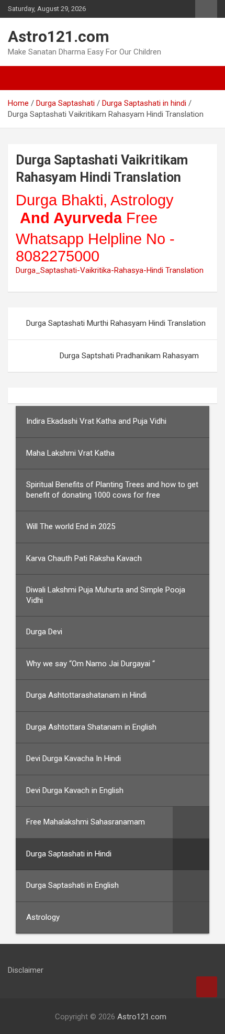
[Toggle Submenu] (191, 822)
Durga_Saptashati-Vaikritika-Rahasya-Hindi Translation (110, 270)
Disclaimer (25, 970)
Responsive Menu (206, 9)
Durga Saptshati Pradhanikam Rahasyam (129, 355)
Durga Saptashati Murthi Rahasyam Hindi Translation (116, 323)
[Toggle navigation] (21, 78)
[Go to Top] (206, 986)
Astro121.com (58, 36)
